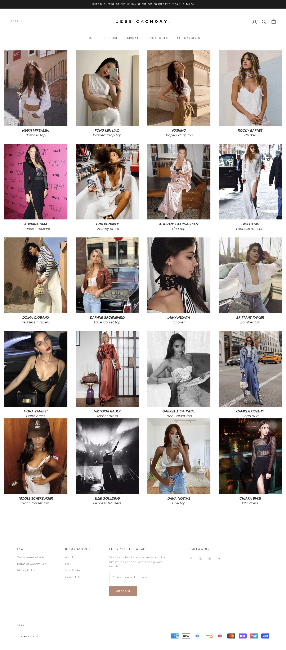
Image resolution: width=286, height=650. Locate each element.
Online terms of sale (31, 557)
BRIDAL (133, 38)
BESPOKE (111, 38)
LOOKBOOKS (158, 38)
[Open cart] (274, 21)
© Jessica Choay (28, 636)
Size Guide (72, 570)
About (69, 557)
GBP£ (14, 21)
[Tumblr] (219, 558)
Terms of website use (31, 564)
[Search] (264, 21)
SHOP (90, 38)
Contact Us (72, 577)
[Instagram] (200, 558)
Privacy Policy (26, 570)
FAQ (67, 564)
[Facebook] (191, 558)
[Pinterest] (210, 558)
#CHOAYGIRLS (188, 38)
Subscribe (123, 591)
